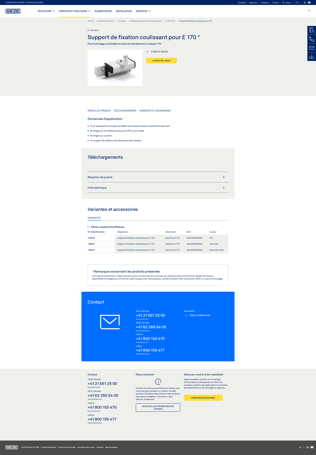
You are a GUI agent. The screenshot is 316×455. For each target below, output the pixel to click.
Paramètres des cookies (86, 447)
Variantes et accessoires (155, 110)
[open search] (309, 10)
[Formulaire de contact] (311, 48)
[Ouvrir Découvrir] (53, 11)
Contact (92, 374)
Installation (124, 11)
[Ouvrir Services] (149, 11)
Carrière (275, 3)
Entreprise (265, 3)
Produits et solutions (73, 11)
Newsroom (253, 3)
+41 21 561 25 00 (150, 315)
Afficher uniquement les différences (107, 227)
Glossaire (100, 447)
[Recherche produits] (311, 30)
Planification (103, 11)
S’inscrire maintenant (203, 398)
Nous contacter (145, 374)
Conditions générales (48, 447)
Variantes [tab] (94, 217)
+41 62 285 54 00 (151, 327)
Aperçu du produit (99, 110)
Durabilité (241, 3)
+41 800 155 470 (150, 338)
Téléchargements (125, 110)
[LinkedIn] (305, 2)
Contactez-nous (161, 60)
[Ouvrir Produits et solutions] (89, 11)
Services (141, 11)
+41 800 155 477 (150, 350)
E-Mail (219, 278)
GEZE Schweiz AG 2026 (30, 447)
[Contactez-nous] (311, 39)
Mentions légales (111, 447)
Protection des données (67, 447)
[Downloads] (311, 56)
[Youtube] (309, 2)
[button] (287, 3)
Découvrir (44, 11)
